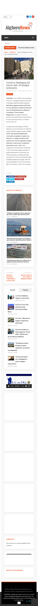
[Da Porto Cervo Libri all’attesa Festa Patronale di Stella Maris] (11, 307)
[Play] (9, 386)
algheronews (25, 91)
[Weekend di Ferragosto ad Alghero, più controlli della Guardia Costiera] (19, 227)
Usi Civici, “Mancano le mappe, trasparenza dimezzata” (22, 321)
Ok (19, 603)
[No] (36, 599)
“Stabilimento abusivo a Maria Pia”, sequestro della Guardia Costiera (19, 261)
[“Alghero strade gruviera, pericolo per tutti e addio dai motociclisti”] (19, 202)
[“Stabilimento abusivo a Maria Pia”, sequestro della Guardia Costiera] (19, 251)
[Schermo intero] (29, 386)
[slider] (17, 386)
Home (6, 52)
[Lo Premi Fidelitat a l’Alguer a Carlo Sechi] (11, 297)
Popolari (25, 290)
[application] (19, 381)
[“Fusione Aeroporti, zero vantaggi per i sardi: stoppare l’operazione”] (11, 358)
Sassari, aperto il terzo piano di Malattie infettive (26, 277)
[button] (19, 381)
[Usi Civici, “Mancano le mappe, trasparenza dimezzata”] (11, 320)
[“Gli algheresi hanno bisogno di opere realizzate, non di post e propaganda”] (11, 344)
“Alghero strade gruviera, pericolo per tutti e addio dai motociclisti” (18, 213)
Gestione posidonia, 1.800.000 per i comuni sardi (11, 277)
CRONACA (13, 52)
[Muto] (26, 386)
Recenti (12, 290)
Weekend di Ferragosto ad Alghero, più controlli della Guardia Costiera (19, 239)
